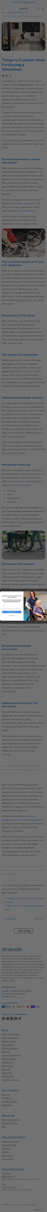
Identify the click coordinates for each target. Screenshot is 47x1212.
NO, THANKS (12, 615)
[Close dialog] (45, 592)
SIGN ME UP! (11, 611)
